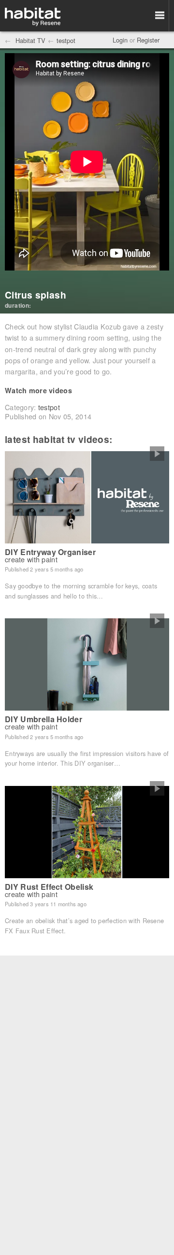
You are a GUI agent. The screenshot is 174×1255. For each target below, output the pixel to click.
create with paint (31, 559)
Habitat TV (29, 40)
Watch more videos (38, 390)
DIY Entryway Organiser (50, 551)
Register (148, 39)
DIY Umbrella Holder (43, 719)
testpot (66, 40)
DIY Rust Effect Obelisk (49, 886)
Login (120, 39)
